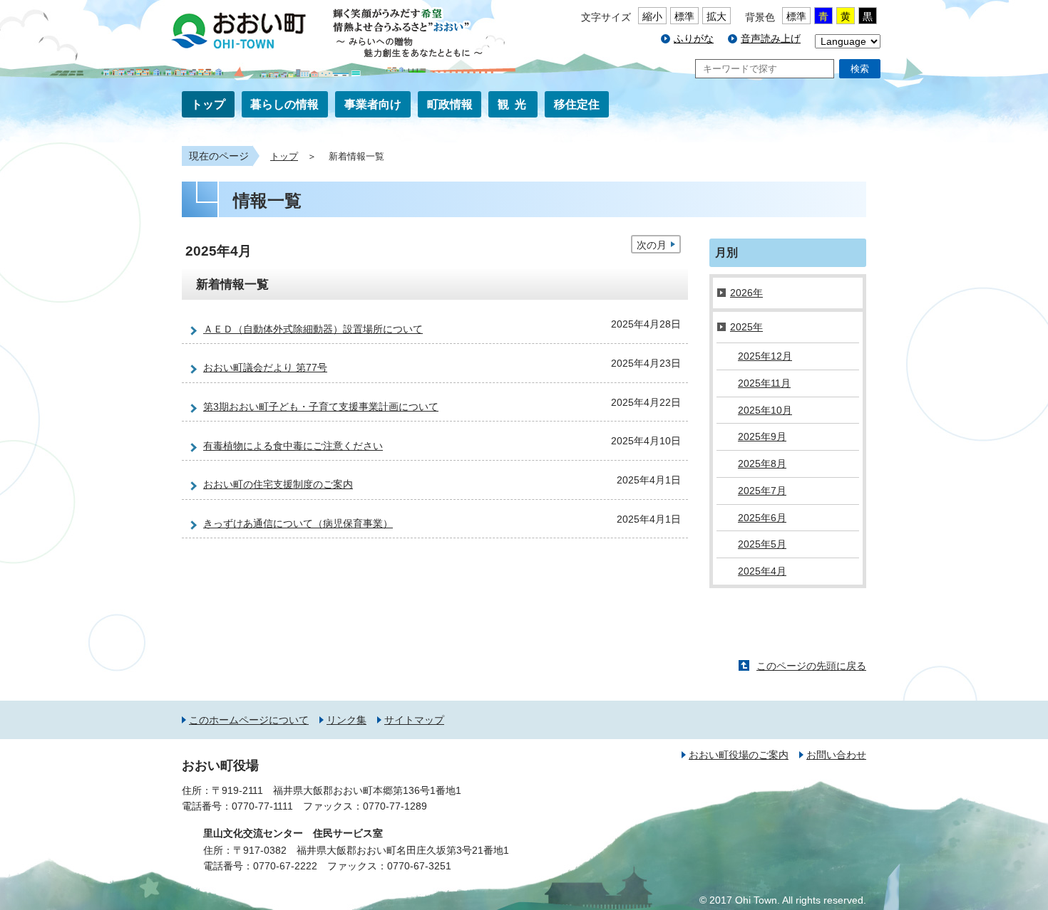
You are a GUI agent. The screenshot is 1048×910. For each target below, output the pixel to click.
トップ (208, 104)
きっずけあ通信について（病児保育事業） (298, 523)
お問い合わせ (836, 754)
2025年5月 (762, 544)
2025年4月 (762, 571)
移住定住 (577, 104)
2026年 (746, 292)
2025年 (746, 327)
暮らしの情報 (284, 104)
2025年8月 (762, 463)
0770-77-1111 (262, 806)
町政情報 (450, 104)
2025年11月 (764, 383)
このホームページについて (249, 720)
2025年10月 (765, 410)
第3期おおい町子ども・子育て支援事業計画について (320, 406)
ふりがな (694, 38)
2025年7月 (762, 490)
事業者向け (372, 104)
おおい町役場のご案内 (738, 754)
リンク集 (346, 720)
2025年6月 (762, 517)
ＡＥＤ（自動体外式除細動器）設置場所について (313, 329)
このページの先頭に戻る (811, 665)
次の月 (652, 245)
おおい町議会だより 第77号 (265, 367)
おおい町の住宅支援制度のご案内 (278, 484)
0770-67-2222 (285, 866)
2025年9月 (762, 436)
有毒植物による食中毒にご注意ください (293, 445)
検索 (860, 68)
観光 (515, 104)
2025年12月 (765, 356)
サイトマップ (414, 720)
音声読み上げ (771, 38)
